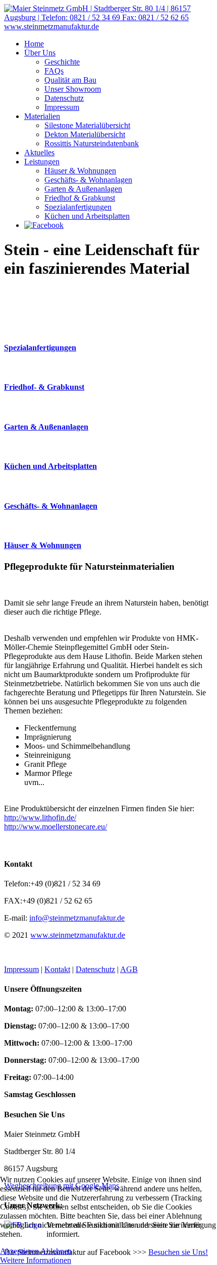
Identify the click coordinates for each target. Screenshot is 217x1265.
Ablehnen (56, 1251)
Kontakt (57, 969)
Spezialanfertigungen (78, 207)
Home (34, 43)
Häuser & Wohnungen (80, 170)
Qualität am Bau (70, 80)
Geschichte (62, 61)
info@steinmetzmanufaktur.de (77, 918)
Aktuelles (39, 152)
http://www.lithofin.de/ (40, 817)
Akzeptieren (19, 1251)
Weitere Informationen (35, 1260)
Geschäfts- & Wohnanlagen (88, 179)
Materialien (42, 116)
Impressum (61, 107)
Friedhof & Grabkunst (79, 198)
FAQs (54, 71)
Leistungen (42, 161)
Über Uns (40, 52)
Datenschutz (64, 98)
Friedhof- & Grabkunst (44, 387)
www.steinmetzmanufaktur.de (77, 935)
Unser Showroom (72, 89)
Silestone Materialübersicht (87, 125)
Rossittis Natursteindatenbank (91, 143)
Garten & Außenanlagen (83, 189)
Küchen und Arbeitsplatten (87, 216)
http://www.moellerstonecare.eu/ (55, 826)
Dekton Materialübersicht (84, 134)
